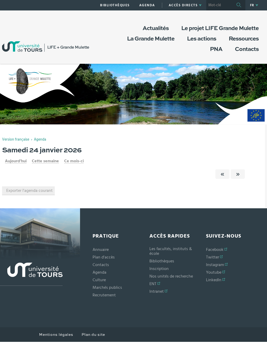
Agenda (40, 139)
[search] (219, 5)
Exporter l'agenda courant (29, 190)
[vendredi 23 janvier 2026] (222, 174)
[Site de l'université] (31, 274)
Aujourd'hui (16, 161)
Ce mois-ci (74, 161)
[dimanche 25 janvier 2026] (238, 174)
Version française (15, 139)
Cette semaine (45, 161)
